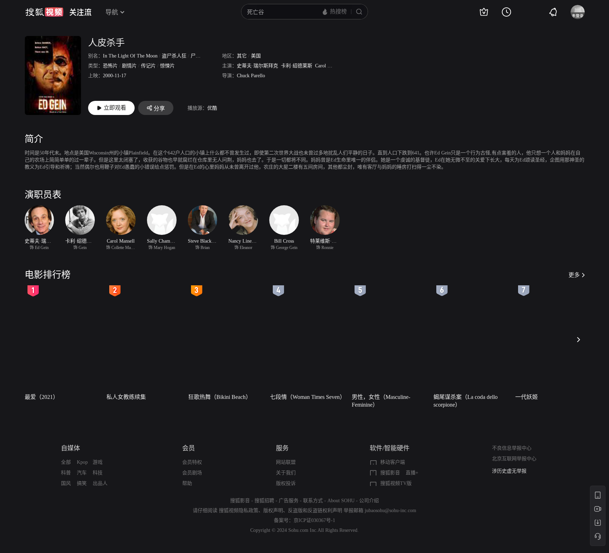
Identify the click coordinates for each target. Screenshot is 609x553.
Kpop (82, 462)
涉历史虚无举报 (509, 471)
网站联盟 (286, 462)
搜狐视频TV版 (396, 483)
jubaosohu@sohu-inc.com (390, 510)
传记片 (148, 65)
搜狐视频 (44, 12)
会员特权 (192, 462)
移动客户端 (392, 462)
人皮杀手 (106, 43)
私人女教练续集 (126, 397)
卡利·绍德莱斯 (296, 65)
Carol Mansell (329, 65)
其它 (242, 56)
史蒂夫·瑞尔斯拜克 (257, 65)
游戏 (98, 462)
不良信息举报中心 (511, 448)
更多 (574, 275)
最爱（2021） (42, 397)
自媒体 (70, 448)
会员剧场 (192, 472)
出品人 (100, 483)
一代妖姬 (526, 397)
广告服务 (289, 500)
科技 (98, 472)
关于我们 (286, 472)
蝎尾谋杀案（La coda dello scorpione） (465, 401)
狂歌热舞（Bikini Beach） (219, 397)
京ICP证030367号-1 (314, 520)
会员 (188, 448)
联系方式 (313, 500)
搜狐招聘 (264, 500)
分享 (159, 108)
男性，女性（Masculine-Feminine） (381, 401)
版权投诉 (286, 483)
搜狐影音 (390, 472)
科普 (66, 472)
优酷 (212, 108)
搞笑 (82, 483)
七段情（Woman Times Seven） (307, 397)
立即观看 (115, 108)
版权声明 (273, 510)
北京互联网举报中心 (514, 458)
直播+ (412, 472)
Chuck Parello (251, 75)
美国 (256, 56)
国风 (66, 483)
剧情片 (129, 65)
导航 (111, 12)
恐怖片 (110, 65)
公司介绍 (369, 500)
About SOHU (341, 500)
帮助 (187, 483)
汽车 (82, 472)
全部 (66, 462)
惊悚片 (167, 65)
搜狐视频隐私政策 (238, 510)
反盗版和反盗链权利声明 (315, 510)
